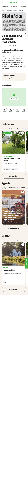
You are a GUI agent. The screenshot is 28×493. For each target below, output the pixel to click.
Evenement (23, 187)
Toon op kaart (14, 98)
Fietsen (22, 240)
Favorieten (23, 6)
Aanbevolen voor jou (12, 128)
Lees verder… (5, 68)
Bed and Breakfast (8, 156)
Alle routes (13, 289)
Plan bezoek (5, 6)
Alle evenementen (13, 229)
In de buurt (14, 6)
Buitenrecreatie (24, 128)
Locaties (3, 10)
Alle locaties (13, 176)
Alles (4, 128)
